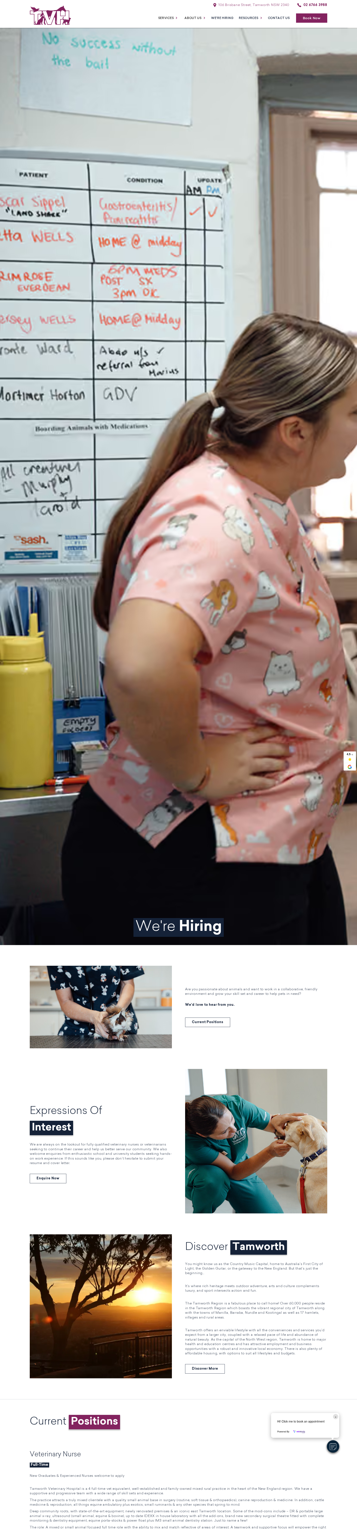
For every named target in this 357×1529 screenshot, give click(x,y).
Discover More (205, 1368)
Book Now (311, 18)
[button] (333, 1446)
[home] (50, 18)
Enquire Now (48, 1178)
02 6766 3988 (315, 5)
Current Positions (207, 1022)
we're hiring (222, 18)
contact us (279, 18)
